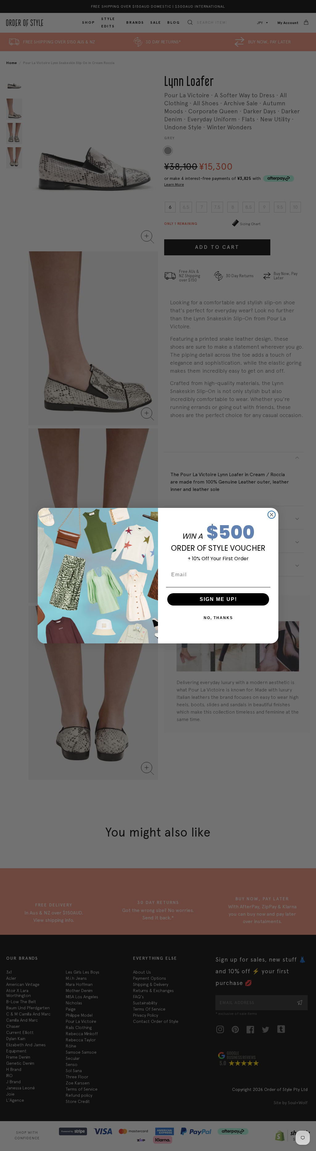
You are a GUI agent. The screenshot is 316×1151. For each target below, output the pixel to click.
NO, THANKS (218, 618)
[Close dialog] (271, 514)
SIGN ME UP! (218, 599)
